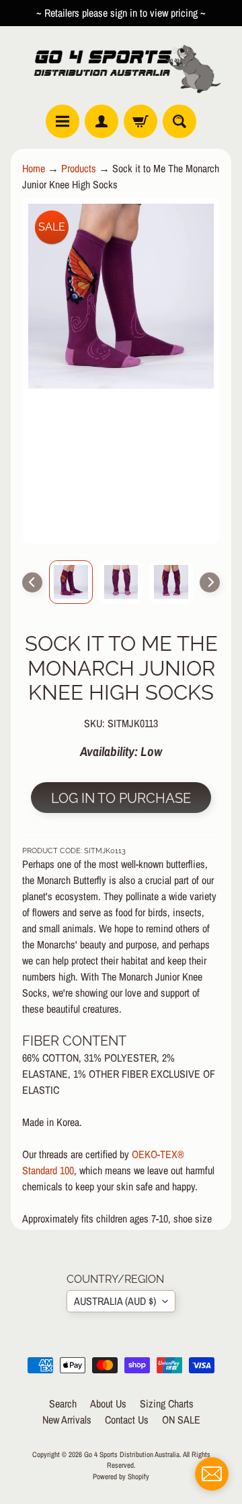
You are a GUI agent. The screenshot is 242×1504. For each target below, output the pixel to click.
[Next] (210, 582)
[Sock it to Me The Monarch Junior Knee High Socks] (71, 582)
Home (33, 168)
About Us (108, 1403)
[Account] (101, 121)
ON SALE (181, 1419)
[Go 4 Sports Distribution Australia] (121, 65)
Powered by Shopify (121, 1476)
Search (63, 1403)
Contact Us (127, 1419)
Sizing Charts (167, 1403)
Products (78, 168)
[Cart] (140, 121)
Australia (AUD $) (115, 1301)
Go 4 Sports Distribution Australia (131, 1454)
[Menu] (62, 121)
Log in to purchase (121, 798)
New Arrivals (66, 1419)
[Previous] (32, 582)
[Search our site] (179, 121)
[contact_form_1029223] (212, 1474)
